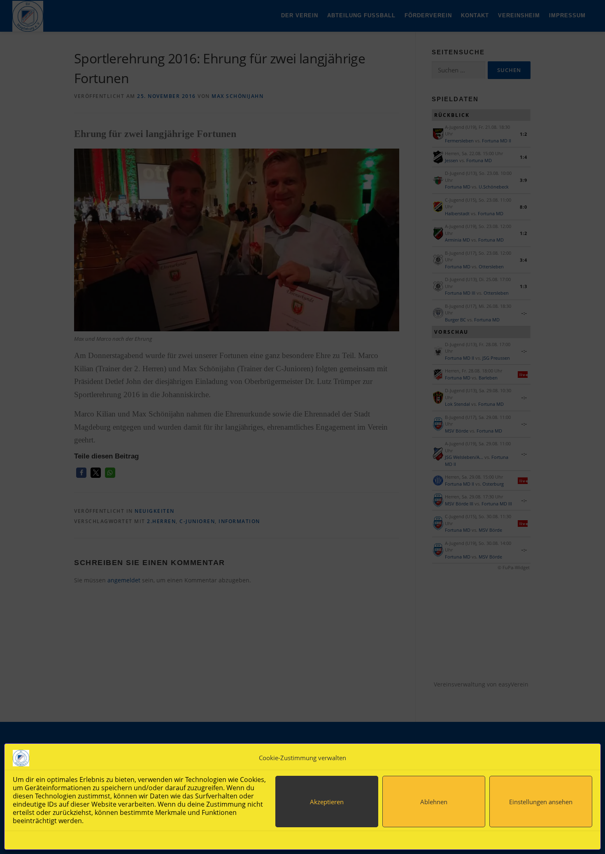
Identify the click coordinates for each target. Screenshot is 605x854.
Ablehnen (433, 802)
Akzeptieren (327, 802)
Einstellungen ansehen (540, 802)
